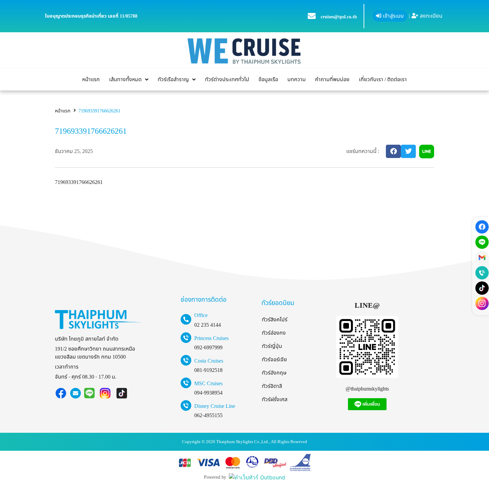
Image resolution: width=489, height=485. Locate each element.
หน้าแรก (63, 110)
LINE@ (367, 305)
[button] (393, 151)
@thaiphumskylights (367, 389)
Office (201, 315)
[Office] (186, 319)
